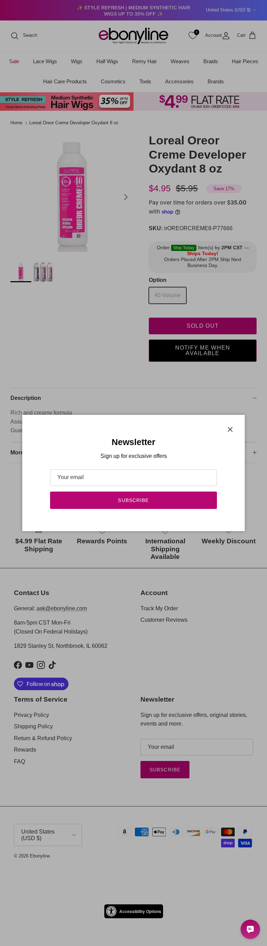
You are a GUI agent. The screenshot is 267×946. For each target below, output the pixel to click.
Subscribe (133, 500)
